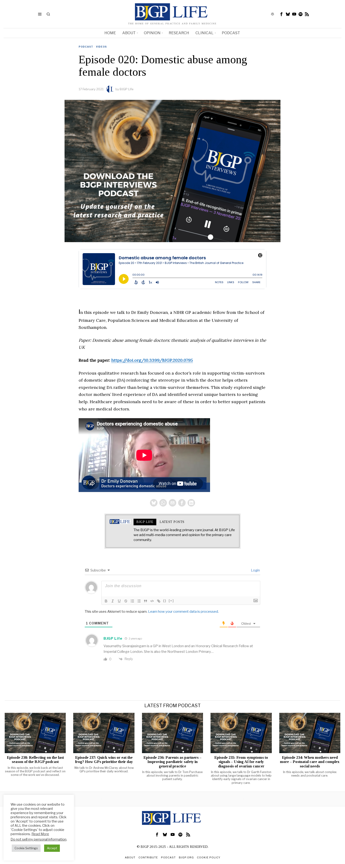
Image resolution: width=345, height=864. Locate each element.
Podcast (86, 46)
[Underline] (119, 601)
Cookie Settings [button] (26, 848)
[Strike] (126, 601)
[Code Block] (152, 601)
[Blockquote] (145, 601)
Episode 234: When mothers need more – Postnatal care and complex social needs (309, 761)
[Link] (158, 601)
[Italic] (112, 601)
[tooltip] (281, 14)
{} (164, 600)
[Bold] (106, 601)
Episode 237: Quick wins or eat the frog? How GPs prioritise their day (104, 759)
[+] (171, 600)
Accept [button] (52, 848)
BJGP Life (127, 89)
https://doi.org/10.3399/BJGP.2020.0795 (152, 360)
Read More (40, 834)
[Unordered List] (139, 601)
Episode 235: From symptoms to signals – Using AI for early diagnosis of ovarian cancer (241, 761)
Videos (101, 46)
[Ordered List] (132, 601)
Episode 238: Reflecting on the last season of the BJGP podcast (35, 759)
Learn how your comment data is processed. (183, 611)
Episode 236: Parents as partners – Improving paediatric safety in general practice (172, 761)
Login (255, 570)
